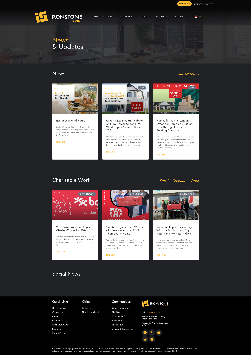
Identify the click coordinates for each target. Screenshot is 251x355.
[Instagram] (145, 339)
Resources (161, 17)
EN (200, 16)
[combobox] (198, 16)
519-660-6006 (153, 313)
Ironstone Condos (203, 4)
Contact (180, 17)
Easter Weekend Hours (70, 120)
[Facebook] (145, 332)
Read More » (61, 142)
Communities (127, 17)
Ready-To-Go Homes (102, 17)
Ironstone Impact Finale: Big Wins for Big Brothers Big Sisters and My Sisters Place (174, 230)
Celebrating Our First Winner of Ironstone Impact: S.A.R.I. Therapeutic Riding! (124, 230)
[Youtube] (159, 332)
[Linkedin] (152, 339)
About (145, 17)
